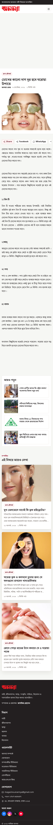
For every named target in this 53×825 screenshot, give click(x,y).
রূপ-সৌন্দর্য (7, 74)
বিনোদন (5, 740)
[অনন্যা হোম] (11, 9)
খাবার (4, 736)
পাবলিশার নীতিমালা (10, 771)
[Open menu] (48, 9)
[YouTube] (21, 814)
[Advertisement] (26, 41)
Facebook (23, 141)
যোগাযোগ (6, 758)
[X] (15, 814)
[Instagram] (9, 814)
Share (9, 141)
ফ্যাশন (4, 731)
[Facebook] (4, 814)
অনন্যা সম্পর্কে (7, 753)
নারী (3, 718)
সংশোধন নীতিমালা (9, 766)
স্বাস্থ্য (3, 727)
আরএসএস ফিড (8, 779)
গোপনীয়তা (6, 775)
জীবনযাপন (6, 723)
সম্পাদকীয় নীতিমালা (10, 762)
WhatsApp (41, 141)
